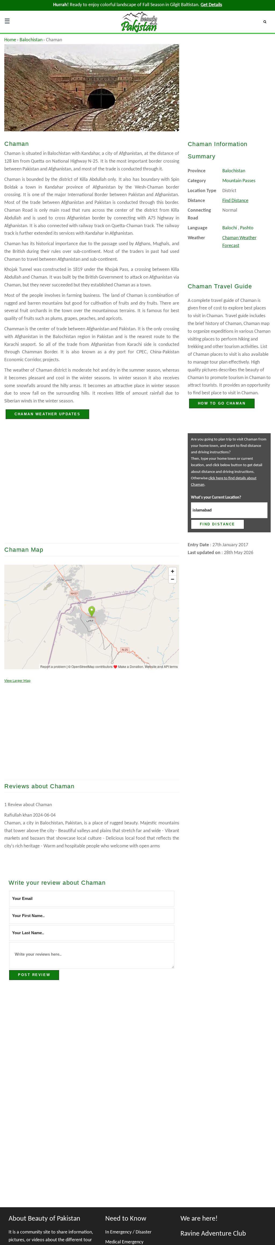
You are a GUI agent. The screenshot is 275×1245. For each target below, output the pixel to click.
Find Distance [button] (235, 200)
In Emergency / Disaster (128, 1232)
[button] (267, 21)
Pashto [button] (247, 228)
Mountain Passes (238, 181)
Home (10, 40)
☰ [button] (7, 21)
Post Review (34, 975)
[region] (91, 491)
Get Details (211, 5)
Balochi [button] (229, 228)
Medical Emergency (124, 1242)
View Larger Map (17, 681)
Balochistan (31, 40)
